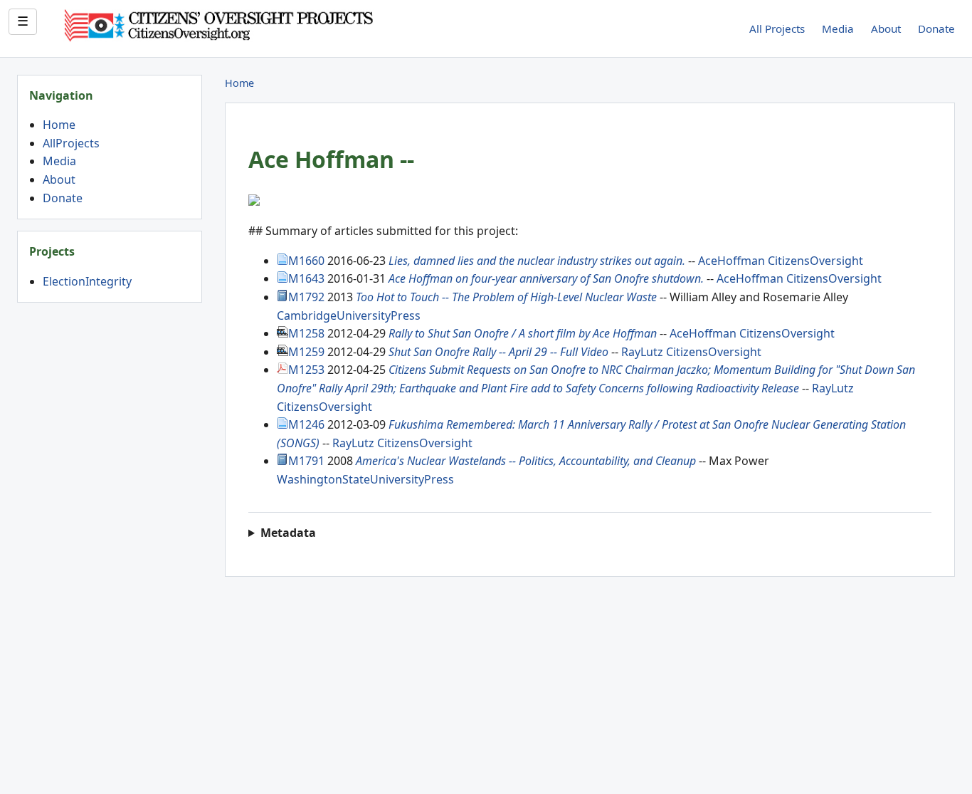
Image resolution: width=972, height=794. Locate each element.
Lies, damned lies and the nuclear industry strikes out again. (537, 260)
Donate (936, 28)
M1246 (306, 424)
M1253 (306, 369)
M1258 (306, 333)
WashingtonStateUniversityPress (365, 479)
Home (59, 124)
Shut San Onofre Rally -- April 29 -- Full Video (498, 352)
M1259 (306, 352)
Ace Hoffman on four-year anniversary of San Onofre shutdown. (546, 278)
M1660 (306, 260)
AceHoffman (731, 260)
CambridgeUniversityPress (349, 315)
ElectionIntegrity (87, 281)
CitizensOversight (815, 260)
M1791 (306, 461)
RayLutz (642, 352)
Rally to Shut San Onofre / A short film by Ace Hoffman (524, 333)
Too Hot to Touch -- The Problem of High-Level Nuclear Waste (506, 297)
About (886, 28)
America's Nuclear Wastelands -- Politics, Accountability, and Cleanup (526, 461)
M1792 (306, 297)
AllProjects (71, 143)
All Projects (777, 28)
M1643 (306, 278)
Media (838, 28)
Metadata (288, 532)
